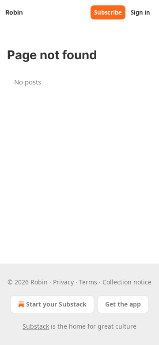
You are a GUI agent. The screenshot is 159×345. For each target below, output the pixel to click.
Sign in (140, 12)
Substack (36, 326)
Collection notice (126, 282)
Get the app (123, 304)
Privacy (63, 282)
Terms (88, 282)
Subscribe (108, 12)
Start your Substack (56, 304)
